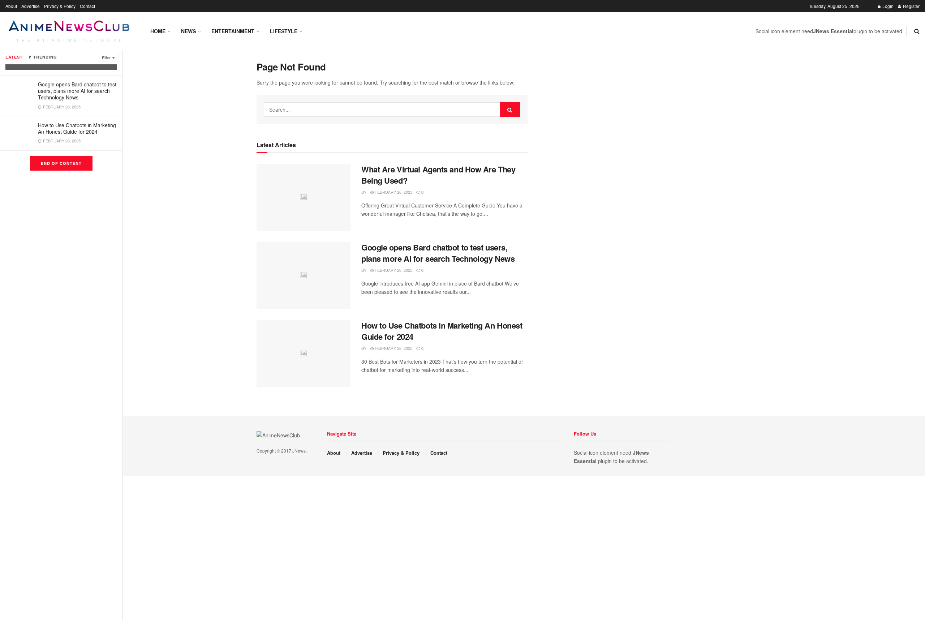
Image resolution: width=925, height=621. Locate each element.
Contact (87, 6)
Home (157, 31)
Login (887, 6)
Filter (106, 57)
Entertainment (232, 31)
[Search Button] (510, 109)
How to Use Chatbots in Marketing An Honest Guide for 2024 (77, 128)
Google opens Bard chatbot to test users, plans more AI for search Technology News (77, 91)
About (11, 6)
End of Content (61, 163)
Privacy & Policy (60, 6)
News (188, 31)
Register (911, 6)
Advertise (30, 6)
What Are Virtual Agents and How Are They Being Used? (438, 174)
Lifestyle (283, 31)
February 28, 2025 (393, 192)
